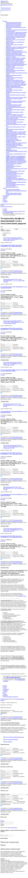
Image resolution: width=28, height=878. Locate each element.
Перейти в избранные (5, 849)
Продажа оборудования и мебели (13, 193)
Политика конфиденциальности (10, 696)
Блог (4, 199)
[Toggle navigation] (1, 12)
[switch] (1, 268)
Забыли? (2, 821)
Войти (2, 825)
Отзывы (5, 200)
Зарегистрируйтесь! (12, 827)
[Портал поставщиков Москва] (10, 739)
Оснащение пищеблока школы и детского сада (14, 211)
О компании (6, 195)
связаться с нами (22, 596)
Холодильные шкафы (8, 212)
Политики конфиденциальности (14, 272)
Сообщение (16, 751)
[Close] (1, 260)
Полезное (5, 196)
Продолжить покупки (14, 842)
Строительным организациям (13, 189)
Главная (5, 208)
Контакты (5, 201)
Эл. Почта (15, 262)
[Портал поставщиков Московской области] (13, 737)
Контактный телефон (18, 264)
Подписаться (3, 712)
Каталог (5, 21)
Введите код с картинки (18, 265)
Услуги (5, 188)
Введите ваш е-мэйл (18, 711)
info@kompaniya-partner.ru (6, 4)
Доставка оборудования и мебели (13, 194)
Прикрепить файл (21, 801)
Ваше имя (15, 261)
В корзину (3, 250)
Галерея (5, 198)
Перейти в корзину (5, 842)
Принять (2, 858)
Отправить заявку (4, 276)
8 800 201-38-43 (4, 1)
